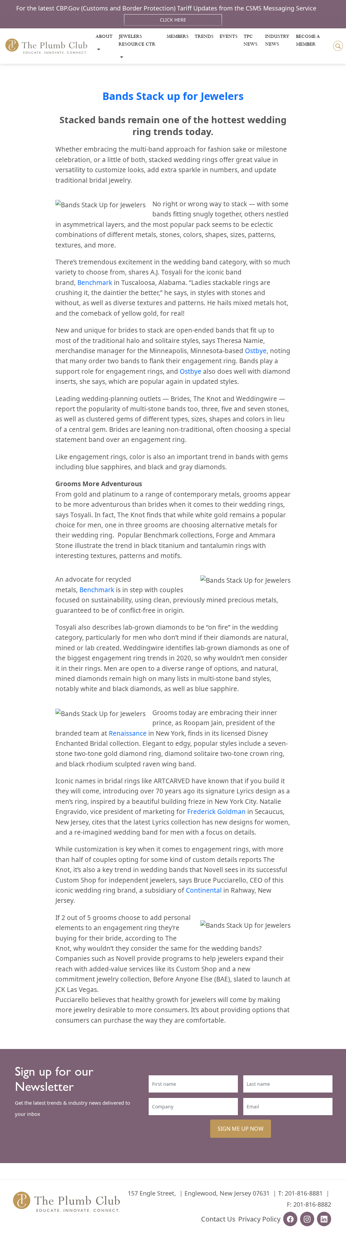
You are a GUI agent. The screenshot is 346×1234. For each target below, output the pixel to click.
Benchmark (94, 282)
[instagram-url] (307, 1219)
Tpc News (250, 40)
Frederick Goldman (216, 811)
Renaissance (128, 733)
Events (229, 36)
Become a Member (308, 40)
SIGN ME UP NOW (241, 1128)
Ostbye (256, 350)
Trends (204, 36)
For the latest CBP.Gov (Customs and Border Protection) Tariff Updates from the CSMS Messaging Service (166, 8)
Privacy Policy (259, 1219)
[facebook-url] (290, 1219)
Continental (204, 890)
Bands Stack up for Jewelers (173, 96)
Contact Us (218, 1219)
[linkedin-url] (324, 1219)
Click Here (173, 20)
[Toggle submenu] (98, 49)
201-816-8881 (304, 1193)
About (104, 36)
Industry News (277, 40)
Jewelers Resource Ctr (137, 40)
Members (178, 36)
